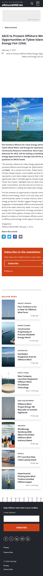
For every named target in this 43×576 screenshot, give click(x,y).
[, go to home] (12, 3)
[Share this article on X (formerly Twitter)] (9, 237)
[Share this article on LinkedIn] (4, 237)
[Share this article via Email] (20, 237)
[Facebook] (6, 539)
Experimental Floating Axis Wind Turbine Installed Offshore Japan (26, 477)
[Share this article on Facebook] (15, 237)
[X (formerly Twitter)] (11, 539)
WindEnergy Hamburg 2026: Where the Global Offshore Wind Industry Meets (26, 435)
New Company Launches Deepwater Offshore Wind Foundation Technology (28, 382)
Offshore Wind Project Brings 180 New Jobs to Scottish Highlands (27, 408)
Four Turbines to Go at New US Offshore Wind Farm (27, 309)
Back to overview (11, 27)
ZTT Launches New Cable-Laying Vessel (27, 458)
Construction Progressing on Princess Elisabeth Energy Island (26, 333)
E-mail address (10, 512)
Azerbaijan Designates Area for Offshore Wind (27, 357)
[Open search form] (32, 3)
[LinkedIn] (17, 539)
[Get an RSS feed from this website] (28, 539)
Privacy (6, 547)
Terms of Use (8, 552)
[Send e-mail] (22, 539)
